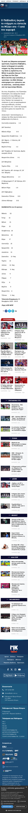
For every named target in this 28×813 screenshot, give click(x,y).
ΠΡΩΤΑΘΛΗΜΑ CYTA (14, 400)
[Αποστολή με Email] (12, 311)
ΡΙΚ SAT (4, 728)
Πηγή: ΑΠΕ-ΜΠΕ (7, 305)
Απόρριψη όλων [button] (20, 806)
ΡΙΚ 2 (3, 724)
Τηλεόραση (20, 656)
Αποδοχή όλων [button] (7, 806)
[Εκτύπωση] (16, 311)
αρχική (3, 1)
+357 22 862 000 (9, 690)
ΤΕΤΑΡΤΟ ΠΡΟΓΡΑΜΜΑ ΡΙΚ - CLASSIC (13, 736)
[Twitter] (11, 669)
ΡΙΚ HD (4, 726)
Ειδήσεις (12, 656)
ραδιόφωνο (23, 1)
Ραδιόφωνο (10, 659)
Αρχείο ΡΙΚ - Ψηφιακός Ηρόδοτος (11, 713)
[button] (14, 810)
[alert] (14, 799)
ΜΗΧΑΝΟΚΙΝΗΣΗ (14, 599)
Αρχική (7, 656)
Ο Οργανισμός (6, 711)
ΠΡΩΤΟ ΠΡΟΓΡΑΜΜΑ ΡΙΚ (9, 730)
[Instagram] (15, 669)
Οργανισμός (20, 662)
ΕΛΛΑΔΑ (14, 438)
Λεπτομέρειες (17, 798)
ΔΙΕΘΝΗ (14, 479)
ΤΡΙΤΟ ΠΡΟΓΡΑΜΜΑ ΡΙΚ (9, 734)
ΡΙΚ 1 (3, 721)
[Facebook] (8, 669)
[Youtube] (19, 669)
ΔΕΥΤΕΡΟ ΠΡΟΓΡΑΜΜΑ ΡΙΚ (10, 732)
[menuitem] (5, 5)
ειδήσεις (8, 1)
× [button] (26, 787)
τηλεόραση (15, 1)
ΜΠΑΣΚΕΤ (15, 515)
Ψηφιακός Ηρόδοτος (10, 662)
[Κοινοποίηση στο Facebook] (6, 311)
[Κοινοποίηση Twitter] (9, 311)
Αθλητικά (18, 659)
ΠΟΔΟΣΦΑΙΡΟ (23, 39)
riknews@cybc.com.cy (11, 693)
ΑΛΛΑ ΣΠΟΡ (14, 557)
